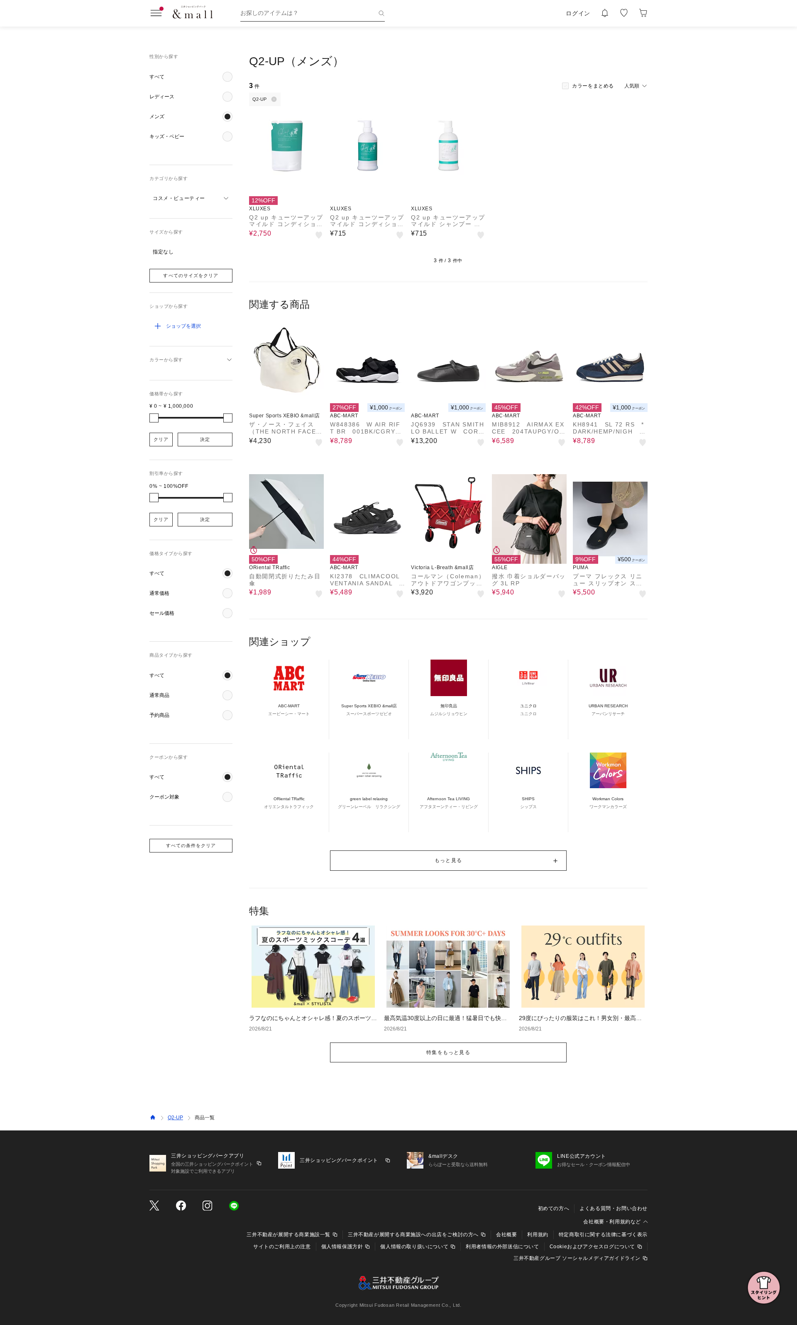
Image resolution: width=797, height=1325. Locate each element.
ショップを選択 (183, 326)
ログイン (578, 13)
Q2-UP (175, 1117)
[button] (190, 77)
